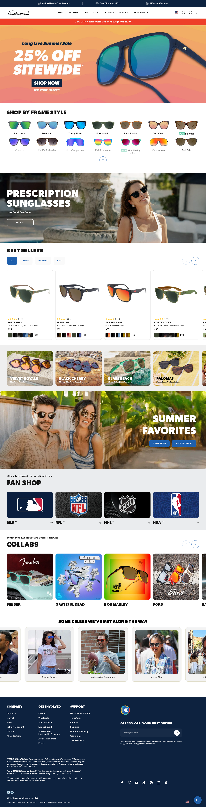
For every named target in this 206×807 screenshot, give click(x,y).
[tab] (12, 261)
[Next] (195, 261)
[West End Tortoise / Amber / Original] (79, 293)
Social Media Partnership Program (48, 733)
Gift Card (11, 731)
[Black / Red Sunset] (108, 335)
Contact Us (76, 736)
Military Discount (15, 727)
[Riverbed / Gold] (128, 335)
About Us (11, 713)
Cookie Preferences (64, 802)
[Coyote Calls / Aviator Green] (10, 335)
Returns (74, 722)
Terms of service (32, 802)
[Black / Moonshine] (79, 335)
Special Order (45, 722)
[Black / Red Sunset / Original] (127, 293)
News (9, 722)
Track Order (76, 718)
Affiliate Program (47, 738)
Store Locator (77, 740)
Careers (42, 713)
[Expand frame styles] (103, 159)
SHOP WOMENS (184, 443)
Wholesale (43, 718)
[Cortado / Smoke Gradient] (166, 335)
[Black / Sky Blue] (118, 335)
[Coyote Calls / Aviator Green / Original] (30, 293)
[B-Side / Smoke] (30, 335)
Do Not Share (52, 802)
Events (41, 743)
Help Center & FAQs (80, 713)
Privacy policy (21, 802)
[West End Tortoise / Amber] (59, 335)
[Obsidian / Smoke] (20, 335)
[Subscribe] (177, 733)
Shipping (74, 727)
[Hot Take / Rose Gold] (69, 335)
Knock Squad (45, 727)
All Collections (14, 736)
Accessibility (43, 802)
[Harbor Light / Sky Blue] (25, 335)
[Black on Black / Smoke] (15, 335)
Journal (10, 718)
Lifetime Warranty (79, 731)
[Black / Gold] (123, 335)
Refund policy (11, 802)
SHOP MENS (159, 443)
